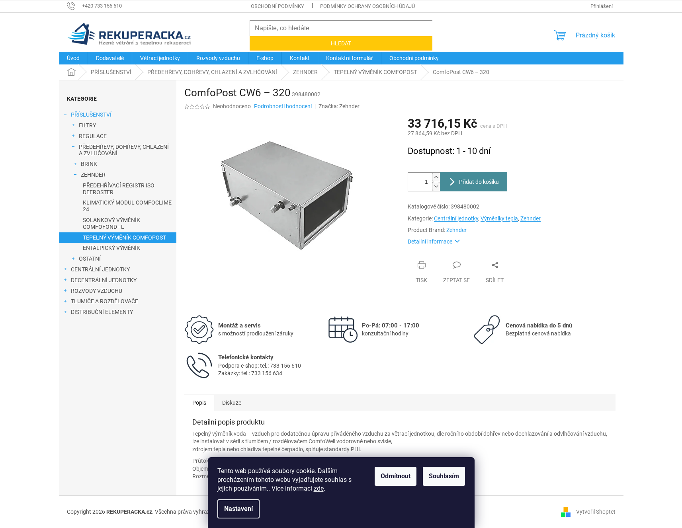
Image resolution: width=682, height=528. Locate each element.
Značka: (339, 106)
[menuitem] (73, 58)
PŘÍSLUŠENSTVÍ (91, 114)
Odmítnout (395, 476)
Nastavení (238, 508)
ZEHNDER (93, 174)
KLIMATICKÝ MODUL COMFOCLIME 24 (127, 205)
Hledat (341, 43)
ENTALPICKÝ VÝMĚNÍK (111, 248)
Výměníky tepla (499, 218)
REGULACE (93, 136)
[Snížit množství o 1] (436, 186)
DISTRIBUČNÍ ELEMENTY (102, 312)
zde (319, 488)
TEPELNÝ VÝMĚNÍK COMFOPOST (124, 237)
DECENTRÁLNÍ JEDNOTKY (104, 280)
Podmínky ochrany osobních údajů (367, 6)
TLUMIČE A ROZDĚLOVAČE (104, 301)
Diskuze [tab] (231, 402)
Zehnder (530, 218)
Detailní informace (430, 241)
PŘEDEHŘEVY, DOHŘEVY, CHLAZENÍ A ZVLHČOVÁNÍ (124, 150)
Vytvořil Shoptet (596, 512)
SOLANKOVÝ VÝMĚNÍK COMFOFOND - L (111, 223)
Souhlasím (444, 476)
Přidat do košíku (479, 182)
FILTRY (87, 125)
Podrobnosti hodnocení (283, 106)
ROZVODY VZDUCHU (96, 291)
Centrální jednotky (456, 218)
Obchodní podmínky (277, 6)
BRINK (89, 164)
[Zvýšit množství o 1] (436, 177)
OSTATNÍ (90, 258)
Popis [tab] (199, 402)
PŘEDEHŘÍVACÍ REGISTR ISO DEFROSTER (118, 188)
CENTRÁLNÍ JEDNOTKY (100, 269)
